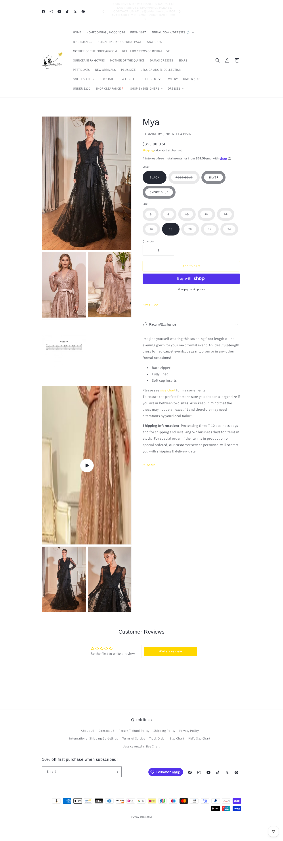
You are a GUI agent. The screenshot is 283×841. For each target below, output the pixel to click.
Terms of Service (133, 739)
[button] (172, 32)
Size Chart (177, 739)
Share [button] (151, 465)
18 (170, 229)
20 (193, 231)
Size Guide (150, 305)
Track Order (157, 739)
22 (213, 231)
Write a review (170, 651)
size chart (168, 390)
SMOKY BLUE (159, 192)
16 (155, 231)
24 (233, 231)
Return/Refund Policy (134, 731)
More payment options (191, 289)
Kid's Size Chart (199, 739)
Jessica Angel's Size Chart (141, 746)
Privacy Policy (189, 731)
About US (87, 731)
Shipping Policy (164, 731)
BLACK (154, 177)
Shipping (148, 150)
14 (229, 216)
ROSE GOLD (188, 179)
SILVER (213, 177)
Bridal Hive (146, 816)
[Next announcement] (180, 11)
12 (210, 216)
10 (190, 216)
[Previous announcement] (103, 11)
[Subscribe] (116, 772)
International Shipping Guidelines (93, 739)
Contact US (107, 731)
